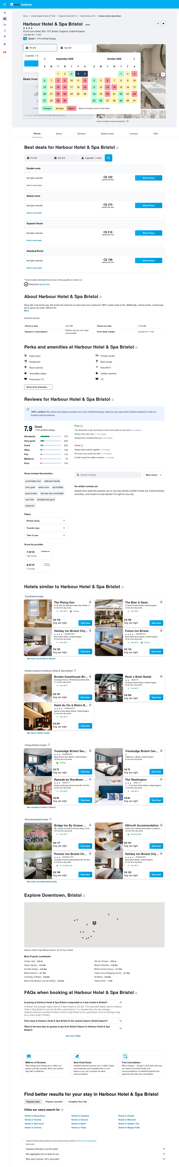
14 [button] (51, 87)
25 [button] (78, 93)
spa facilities (57, 487)
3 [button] (71, 73)
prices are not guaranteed (86, 1140)
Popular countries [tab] (54, 1101)
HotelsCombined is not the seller (42, 1149)
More (26, 310)
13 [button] (44, 87)
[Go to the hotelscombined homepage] (21, 4)
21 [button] (51, 93)
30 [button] (64, 100)
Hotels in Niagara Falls (129, 1127)
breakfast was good (46, 499)
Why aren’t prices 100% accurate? (43, 1159)
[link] (41, 658)
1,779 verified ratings (45, 38)
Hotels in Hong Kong (35, 1115)
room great (30, 487)
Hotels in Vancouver (34, 1123)
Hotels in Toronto (33, 1127)
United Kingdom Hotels (40, 16)
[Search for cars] (4, 24)
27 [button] (44, 100)
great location (31, 493)
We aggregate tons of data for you (42, 1154)
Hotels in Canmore (80, 1115)
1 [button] (58, 73)
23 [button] (64, 93)
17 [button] (71, 87)
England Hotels (64, 16)
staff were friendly (52, 481)
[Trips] (4, 44)
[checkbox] (38, 554)
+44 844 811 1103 (32, 34)
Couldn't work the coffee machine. (94, 457)
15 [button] (58, 87)
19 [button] (85, 87)
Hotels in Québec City (128, 1123)
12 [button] (85, 80)
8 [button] (58, 80)
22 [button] (58, 93)
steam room (43, 487)
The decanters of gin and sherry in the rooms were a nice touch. (108, 430)
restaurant (29, 505)
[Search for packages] (4, 30)
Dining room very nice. (90, 434)
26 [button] (85, 93)
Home (25, 16)
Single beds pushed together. (92, 449)
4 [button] (78, 73)
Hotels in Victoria (33, 1119)
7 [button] (51, 80)
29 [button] (58, 100)
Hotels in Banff (78, 1123)
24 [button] (71, 93)
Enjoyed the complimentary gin (93, 437)
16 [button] (64, 87)
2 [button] (64, 73)
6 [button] (44, 80)
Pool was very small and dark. (93, 453)
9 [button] (64, 80)
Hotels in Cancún (79, 1119)
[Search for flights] (4, 13)
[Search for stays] (4, 19)
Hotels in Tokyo (78, 1127)
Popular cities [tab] (33, 1101)
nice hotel (29, 499)
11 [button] (78, 80)
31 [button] (134, 100)
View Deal (85, 623)
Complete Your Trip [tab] (78, 1101)
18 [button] (78, 87)
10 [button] (71, 80)
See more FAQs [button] (73, 1035)
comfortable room (33, 481)
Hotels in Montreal (127, 1119)
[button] (5, 4)
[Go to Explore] (4, 36)
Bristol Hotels (86, 16)
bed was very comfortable (52, 493)
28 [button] (51, 100)
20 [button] (44, 93)
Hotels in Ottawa (126, 1115)
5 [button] (85, 73)
